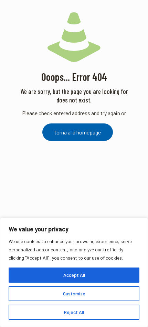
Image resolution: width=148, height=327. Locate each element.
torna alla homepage (77, 132)
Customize (74, 293)
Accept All (74, 275)
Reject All (74, 312)
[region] (74, 272)
